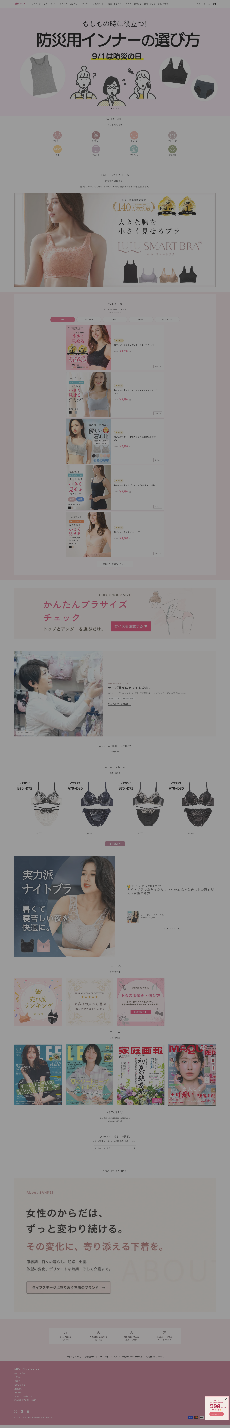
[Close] (226, 1399)
